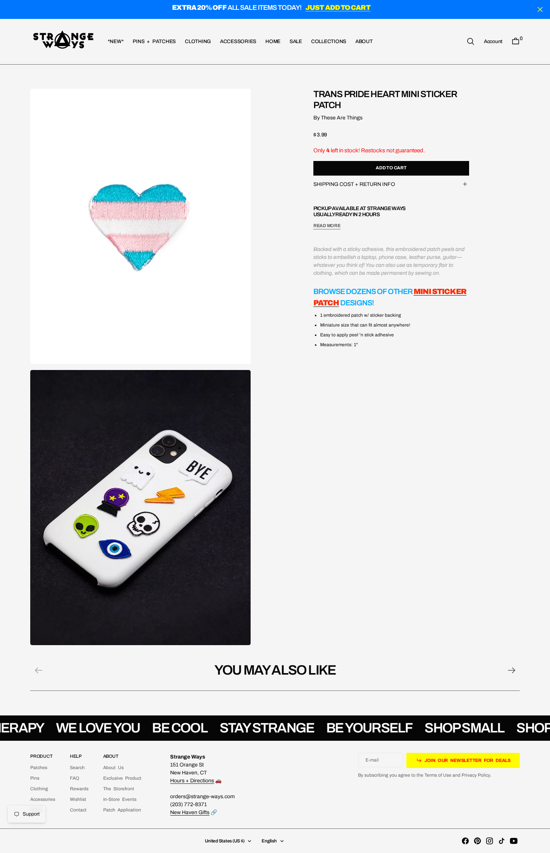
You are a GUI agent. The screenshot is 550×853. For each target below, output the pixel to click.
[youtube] (514, 841)
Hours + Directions (192, 780)
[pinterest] (477, 841)
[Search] (470, 41)
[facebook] (465, 841)
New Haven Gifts (189, 812)
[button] (493, 41)
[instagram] (489, 841)
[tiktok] (502, 841)
